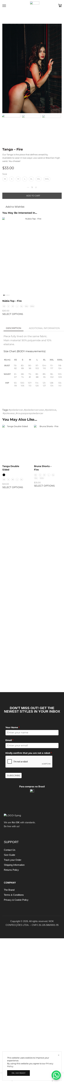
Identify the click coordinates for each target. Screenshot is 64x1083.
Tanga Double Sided (10, 468)
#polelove (50, 410)
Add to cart (33, 195)
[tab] (13, 328)
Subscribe (13, 775)
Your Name (12, 727)
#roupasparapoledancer (29, 413)
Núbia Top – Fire (12, 301)
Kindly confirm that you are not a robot (28, 753)
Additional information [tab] (44, 328)
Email (9, 740)
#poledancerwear (34, 410)
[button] (6, 69)
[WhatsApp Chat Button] (56, 1075)
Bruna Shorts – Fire (43, 468)
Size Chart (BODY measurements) (25, 351)
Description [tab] (13, 328)
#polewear (9, 413)
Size (4, 174)
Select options (12, 314)
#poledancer (16, 410)
